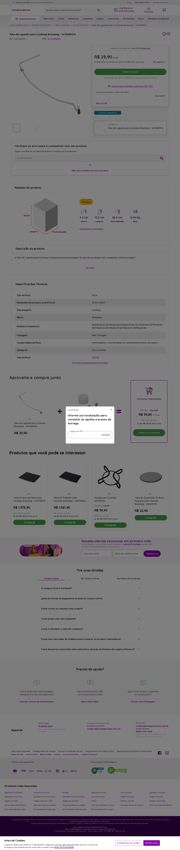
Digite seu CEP (76, 431)
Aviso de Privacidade (64, 847)
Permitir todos (151, 843)
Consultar (105, 435)
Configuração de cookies (128, 843)
